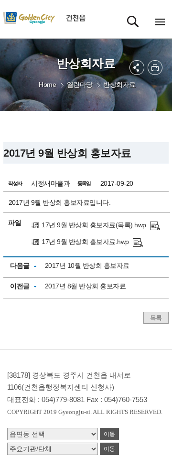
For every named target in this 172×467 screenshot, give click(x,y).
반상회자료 (119, 84)
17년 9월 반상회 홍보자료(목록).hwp (94, 225)
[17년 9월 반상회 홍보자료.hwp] (138, 241)
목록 (156, 317)
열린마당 (80, 84)
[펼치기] (136, 67)
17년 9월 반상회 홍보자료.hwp (85, 241)
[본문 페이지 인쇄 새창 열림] (155, 67)
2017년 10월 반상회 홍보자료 (87, 265)
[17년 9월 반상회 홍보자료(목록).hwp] (155, 225)
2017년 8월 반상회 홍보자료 (85, 286)
